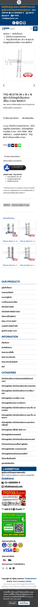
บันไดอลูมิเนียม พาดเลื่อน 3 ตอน (13, 398)
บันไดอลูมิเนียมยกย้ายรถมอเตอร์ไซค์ (14, 453)
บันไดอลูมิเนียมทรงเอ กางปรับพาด (14, 403)
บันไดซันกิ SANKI (8, 306)
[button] (30, 28)
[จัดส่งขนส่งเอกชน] (9, 560)
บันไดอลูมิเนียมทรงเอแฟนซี (11, 434)
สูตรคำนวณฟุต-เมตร (9, 330)
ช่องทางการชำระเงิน (8, 357)
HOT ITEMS (22, 131)
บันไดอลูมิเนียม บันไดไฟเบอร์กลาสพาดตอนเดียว (19, 386)
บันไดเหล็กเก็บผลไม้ (9, 458)
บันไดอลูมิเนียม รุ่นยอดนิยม (19, 127)
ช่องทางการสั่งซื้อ (8, 352)
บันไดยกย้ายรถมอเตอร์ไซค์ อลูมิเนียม (15, 444)
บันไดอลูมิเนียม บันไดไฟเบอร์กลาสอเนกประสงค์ (18, 439)
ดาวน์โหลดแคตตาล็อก (9, 302)
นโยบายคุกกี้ (17, 599)
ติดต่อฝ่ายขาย (7, 347)
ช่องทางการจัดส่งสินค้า (10, 362)
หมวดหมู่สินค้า (7, 297)
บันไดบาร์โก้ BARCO (9, 316)
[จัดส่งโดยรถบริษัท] (4, 560)
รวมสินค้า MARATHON (10, 326)
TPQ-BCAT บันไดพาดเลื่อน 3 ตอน (18, 136)
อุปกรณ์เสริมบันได (8, 463)
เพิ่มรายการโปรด (12, 118)
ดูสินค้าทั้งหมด (7, 287)
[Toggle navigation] (35, 28)
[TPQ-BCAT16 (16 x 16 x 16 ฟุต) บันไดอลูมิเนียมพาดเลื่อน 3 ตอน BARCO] (19, 63)
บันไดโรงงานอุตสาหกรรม (19, 125)
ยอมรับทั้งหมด (24, 603)
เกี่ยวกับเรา (5, 342)
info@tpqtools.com (10, 18)
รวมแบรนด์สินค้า (7, 292)
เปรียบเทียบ (29, 118)
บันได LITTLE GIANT (9, 321)
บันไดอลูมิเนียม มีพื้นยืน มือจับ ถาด (14, 429)
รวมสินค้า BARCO (20, 134)
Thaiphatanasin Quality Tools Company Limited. (22, 580)
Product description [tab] (12, 156)
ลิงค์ (3, 366)
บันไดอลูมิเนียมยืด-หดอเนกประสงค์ (14, 449)
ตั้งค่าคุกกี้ (12, 603)
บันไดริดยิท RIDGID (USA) (11, 311)
